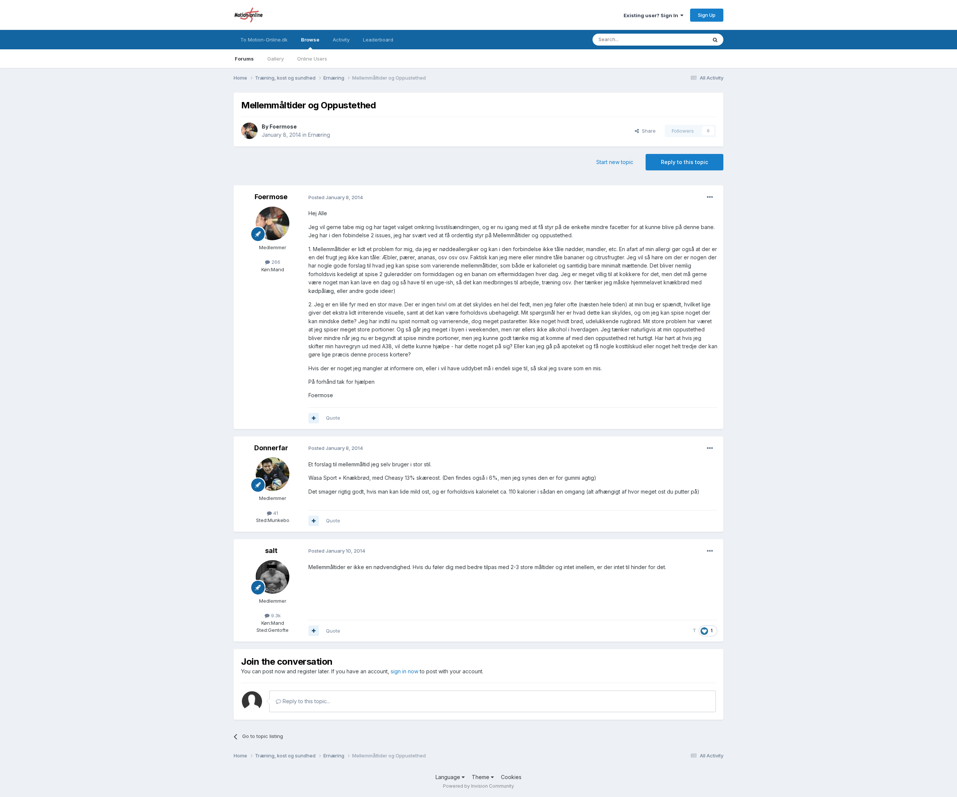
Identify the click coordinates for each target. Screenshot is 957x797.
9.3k (275, 615)
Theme (481, 777)
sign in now (404, 671)
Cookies (511, 777)
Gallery (275, 59)
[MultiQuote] (313, 418)
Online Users (312, 59)
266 (275, 262)
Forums (244, 59)
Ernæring (319, 135)
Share (647, 131)
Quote (333, 418)
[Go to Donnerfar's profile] (272, 474)
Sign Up (707, 15)
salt (271, 550)
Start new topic (614, 162)
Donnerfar (271, 448)
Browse (310, 40)
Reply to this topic (684, 162)
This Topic (685, 39)
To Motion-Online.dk (263, 40)
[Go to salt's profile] (272, 577)
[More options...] (709, 197)
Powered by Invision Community (478, 786)
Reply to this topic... (305, 701)
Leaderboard (378, 40)
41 (275, 513)
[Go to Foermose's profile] (249, 131)
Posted (335, 197)
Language (449, 777)
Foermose (283, 126)
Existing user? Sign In (652, 15)
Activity (341, 40)
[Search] (715, 40)
